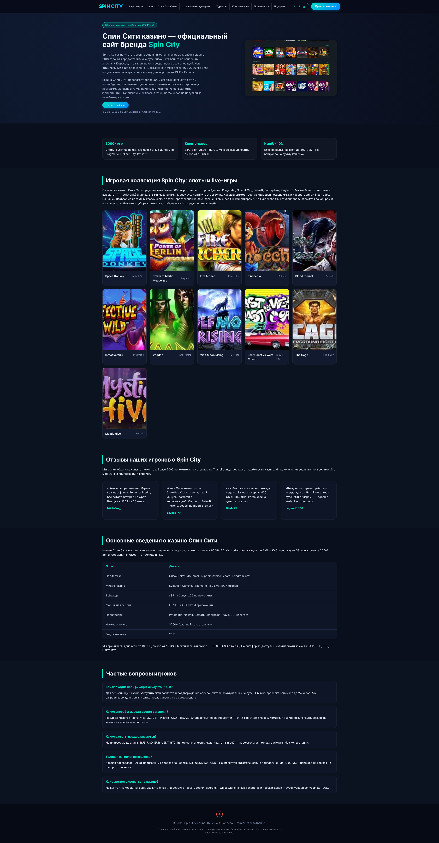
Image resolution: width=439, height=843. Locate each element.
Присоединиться (325, 6)
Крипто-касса (240, 6)
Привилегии (261, 6)
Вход (302, 6)
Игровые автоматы (141, 6)
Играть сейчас (115, 105)
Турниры (221, 6)
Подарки (279, 6)
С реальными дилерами (196, 6)
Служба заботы (167, 6)
